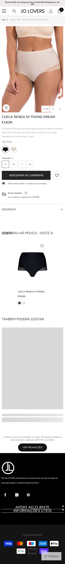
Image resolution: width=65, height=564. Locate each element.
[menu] (4, 11)
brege (24, 303)
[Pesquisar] (14, 11)
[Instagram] (16, 495)
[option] (32, 69)
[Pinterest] (28, 495)
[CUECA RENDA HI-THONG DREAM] (32, 263)
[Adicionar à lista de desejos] (42, 246)
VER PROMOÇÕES (33, 447)
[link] (56, 175)
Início (3, 20)
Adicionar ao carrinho (26, 175)
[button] (53, 109)
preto (19, 303)
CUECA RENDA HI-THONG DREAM (31, 292)
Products (13, 20)
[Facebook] (5, 495)
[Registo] (51, 11)
